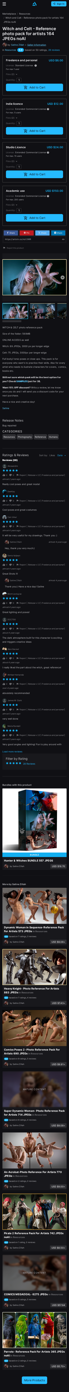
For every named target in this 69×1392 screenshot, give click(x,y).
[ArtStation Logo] (34, 4)
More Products (34, 1380)
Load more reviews (12, 751)
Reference (40, 436)
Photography (25, 436)
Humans (53, 436)
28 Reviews (29, 763)
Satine (5, 408)
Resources (10, 50)
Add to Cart (37, 87)
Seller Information (36, 44)
